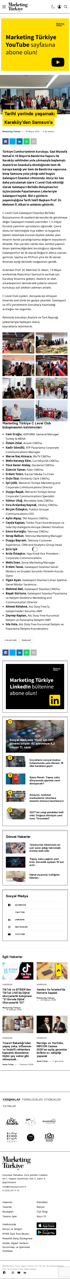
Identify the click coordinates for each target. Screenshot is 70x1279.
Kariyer (41, 1206)
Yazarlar (7, 1206)
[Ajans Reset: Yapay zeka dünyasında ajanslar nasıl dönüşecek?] (15, 779)
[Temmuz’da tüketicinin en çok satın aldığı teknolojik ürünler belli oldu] (15, 847)
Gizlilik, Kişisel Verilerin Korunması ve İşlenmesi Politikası (16, 1247)
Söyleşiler (8, 1211)
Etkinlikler (52, 1099)
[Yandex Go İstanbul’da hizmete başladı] (52, 971)
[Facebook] (4, 1273)
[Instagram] (12, 1273)
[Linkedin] (25, 1273)
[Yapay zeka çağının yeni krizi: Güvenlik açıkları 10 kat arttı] (15, 862)
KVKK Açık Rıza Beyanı (15, 1233)
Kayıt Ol (41, 1216)
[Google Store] (46, 1234)
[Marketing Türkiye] (19, 6)
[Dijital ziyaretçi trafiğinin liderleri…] (15, 876)
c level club (11, 640)
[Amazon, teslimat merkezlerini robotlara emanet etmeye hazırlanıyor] (15, 796)
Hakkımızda (9, 1224)
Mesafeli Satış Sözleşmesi (17, 1238)
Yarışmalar (11, 1099)
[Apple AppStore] (46, 1227)
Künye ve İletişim (12, 1229)
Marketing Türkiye (11, 131)
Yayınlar (9, 1106)
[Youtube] (19, 1273)
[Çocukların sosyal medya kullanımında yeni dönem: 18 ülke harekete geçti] (15, 761)
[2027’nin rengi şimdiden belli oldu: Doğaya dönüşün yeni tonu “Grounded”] (15, 814)
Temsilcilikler (32, 1099)
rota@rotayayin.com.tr (14, 1186)
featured (26, 640)
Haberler (10, 104)
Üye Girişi (42, 1211)
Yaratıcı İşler (9, 1216)
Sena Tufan (8, 1064)
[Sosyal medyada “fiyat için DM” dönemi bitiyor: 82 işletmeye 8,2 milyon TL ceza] (35, 736)
